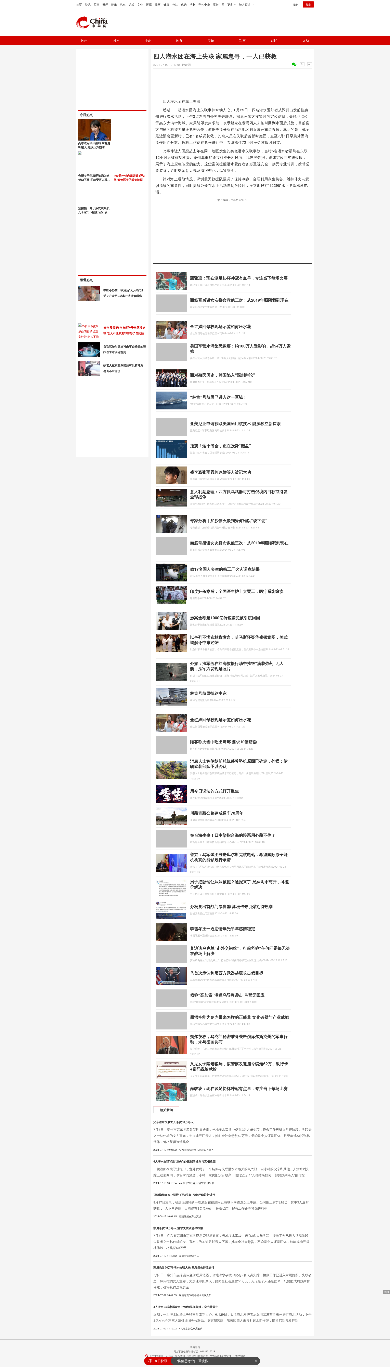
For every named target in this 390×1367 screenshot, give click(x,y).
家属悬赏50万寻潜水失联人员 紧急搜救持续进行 (183, 1267)
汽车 (123, 4)
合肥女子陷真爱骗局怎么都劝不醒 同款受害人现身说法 (94, 179)
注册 (295, 4)
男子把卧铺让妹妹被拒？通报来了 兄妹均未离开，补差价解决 (239, 884)
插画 (157, 4)
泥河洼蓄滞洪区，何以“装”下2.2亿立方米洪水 (209, 1360)
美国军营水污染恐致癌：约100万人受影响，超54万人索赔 (240, 348)
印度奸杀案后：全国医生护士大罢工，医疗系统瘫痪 (237, 591)
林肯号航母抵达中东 (208, 693)
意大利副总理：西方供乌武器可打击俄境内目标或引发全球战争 (239, 494)
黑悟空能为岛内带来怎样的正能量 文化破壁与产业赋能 (239, 1017)
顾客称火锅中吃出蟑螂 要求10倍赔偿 (223, 742)
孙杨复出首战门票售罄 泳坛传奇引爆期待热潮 (231, 906)
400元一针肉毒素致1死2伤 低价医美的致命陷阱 (129, 177)
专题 (211, 40)
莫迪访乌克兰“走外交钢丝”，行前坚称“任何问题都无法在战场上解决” (240, 950)
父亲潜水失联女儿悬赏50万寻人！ (174, 1122)
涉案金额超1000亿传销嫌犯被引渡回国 (225, 617)
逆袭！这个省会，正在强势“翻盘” (220, 445)
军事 (96, 4)
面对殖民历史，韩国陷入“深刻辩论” (222, 375)
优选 (184, 4)
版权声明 (203, 1355)
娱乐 (114, 4)
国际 (116, 40)
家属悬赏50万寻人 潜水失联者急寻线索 (178, 1228)
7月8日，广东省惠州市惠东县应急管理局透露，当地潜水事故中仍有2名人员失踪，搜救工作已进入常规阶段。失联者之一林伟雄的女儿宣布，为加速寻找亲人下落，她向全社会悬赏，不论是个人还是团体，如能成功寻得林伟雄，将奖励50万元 (232, 1241)
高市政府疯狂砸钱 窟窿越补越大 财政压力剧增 (94, 145)
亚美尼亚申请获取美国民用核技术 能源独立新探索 (235, 423)
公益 (175, 4)
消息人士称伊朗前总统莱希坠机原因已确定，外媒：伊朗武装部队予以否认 (239, 763)
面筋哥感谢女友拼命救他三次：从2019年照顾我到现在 (239, 300)
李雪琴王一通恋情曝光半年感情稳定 (222, 928)
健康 (166, 4)
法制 (192, 4)
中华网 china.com (93, 22)
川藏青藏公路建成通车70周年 (216, 813)
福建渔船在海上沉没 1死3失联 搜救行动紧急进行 (184, 1195)
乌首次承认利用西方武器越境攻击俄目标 (226, 973)
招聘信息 (191, 1355)
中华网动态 (239, 1355)
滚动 (305, 40)
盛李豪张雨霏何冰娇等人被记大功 (220, 472)
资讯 (88, 4)
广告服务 (168, 1355)
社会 (147, 40)
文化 (140, 4)
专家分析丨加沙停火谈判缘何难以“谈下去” (228, 520)
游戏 (131, 4)
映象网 (186, 65)
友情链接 (226, 1355)
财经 (105, 4)
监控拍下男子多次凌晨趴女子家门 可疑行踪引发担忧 (94, 212)
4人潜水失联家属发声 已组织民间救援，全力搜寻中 (185, 1307)
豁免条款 (215, 1355)
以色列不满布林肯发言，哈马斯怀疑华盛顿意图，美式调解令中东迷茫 (239, 639)
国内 (84, 40)
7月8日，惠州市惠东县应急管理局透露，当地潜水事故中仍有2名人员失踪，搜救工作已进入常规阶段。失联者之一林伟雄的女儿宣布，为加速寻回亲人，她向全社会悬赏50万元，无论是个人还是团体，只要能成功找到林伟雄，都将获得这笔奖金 (232, 1135)
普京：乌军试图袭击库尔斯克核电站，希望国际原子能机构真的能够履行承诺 (239, 857)
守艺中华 (204, 4)
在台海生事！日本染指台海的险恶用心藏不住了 (232, 835)
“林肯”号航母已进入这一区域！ (218, 397)
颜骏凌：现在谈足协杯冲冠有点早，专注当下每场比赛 (239, 278)
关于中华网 (156, 1355)
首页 (79, 4)
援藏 (149, 4)
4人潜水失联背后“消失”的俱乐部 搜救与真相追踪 (184, 1161)
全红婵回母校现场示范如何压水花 (220, 326)
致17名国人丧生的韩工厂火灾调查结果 (225, 569)
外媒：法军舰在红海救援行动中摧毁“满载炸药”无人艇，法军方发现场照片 (237, 665)
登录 (308, 4)
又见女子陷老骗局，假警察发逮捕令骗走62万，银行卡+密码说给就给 (239, 1066)
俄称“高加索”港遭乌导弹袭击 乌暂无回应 (227, 995)
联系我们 (180, 1355)
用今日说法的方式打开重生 (214, 791)
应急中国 (218, 4)
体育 (179, 40)
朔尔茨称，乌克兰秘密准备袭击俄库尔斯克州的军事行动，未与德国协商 (239, 1038)
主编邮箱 (195, 1347)
